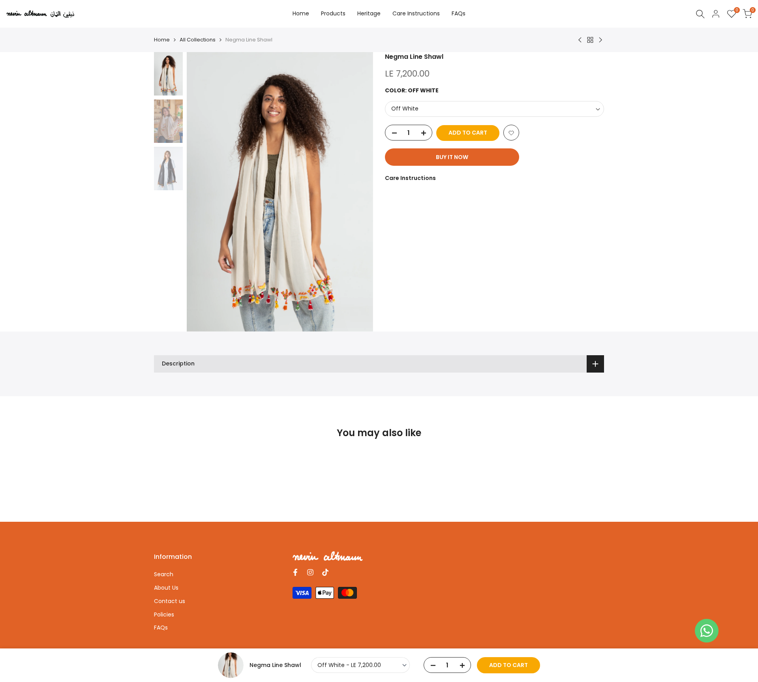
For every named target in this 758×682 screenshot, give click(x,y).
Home (162, 39)
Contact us (169, 601)
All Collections (198, 39)
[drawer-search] (700, 14)
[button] (511, 133)
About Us (166, 588)
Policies (164, 614)
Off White (404, 109)
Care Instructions (410, 178)
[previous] (202, 192)
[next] (357, 192)
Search (163, 574)
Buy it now (452, 157)
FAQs (161, 627)
